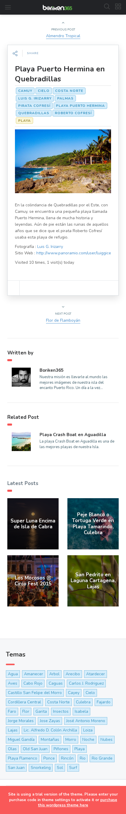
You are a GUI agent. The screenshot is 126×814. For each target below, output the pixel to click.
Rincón (67, 758)
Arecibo (73, 674)
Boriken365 (52, 370)
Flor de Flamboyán (63, 320)
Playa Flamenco (22, 758)
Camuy (25, 90)
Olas (12, 749)
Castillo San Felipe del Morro (35, 692)
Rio (83, 758)
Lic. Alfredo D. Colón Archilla (50, 730)
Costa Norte (69, 90)
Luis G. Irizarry (35, 98)
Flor (25, 711)
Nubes (107, 739)
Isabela (81, 711)
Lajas (13, 730)
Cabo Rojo (32, 683)
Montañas (50, 739)
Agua (13, 674)
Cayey (73, 692)
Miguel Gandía (21, 739)
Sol (60, 767)
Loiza (88, 730)
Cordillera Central (24, 702)
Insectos (61, 711)
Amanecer (33, 674)
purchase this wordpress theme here (77, 802)
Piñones (61, 749)
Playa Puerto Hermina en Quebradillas (60, 74)
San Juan (16, 767)
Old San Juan (35, 749)
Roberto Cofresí (73, 113)
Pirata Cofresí (34, 105)
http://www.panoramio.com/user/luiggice (73, 253)
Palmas (65, 98)
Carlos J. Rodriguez (86, 683)
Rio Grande (102, 758)
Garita (41, 711)
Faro (12, 711)
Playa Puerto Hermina (80, 105)
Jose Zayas (50, 721)
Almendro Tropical (63, 36)
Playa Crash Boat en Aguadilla (73, 435)
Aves (12, 683)
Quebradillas (33, 113)
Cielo (44, 90)
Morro (70, 739)
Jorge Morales (21, 721)
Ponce (49, 758)
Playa (24, 120)
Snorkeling (41, 767)
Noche (88, 739)
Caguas (56, 683)
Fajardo (103, 702)
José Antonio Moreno (85, 721)
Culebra (83, 702)
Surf (73, 767)
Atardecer (95, 674)
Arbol (54, 674)
